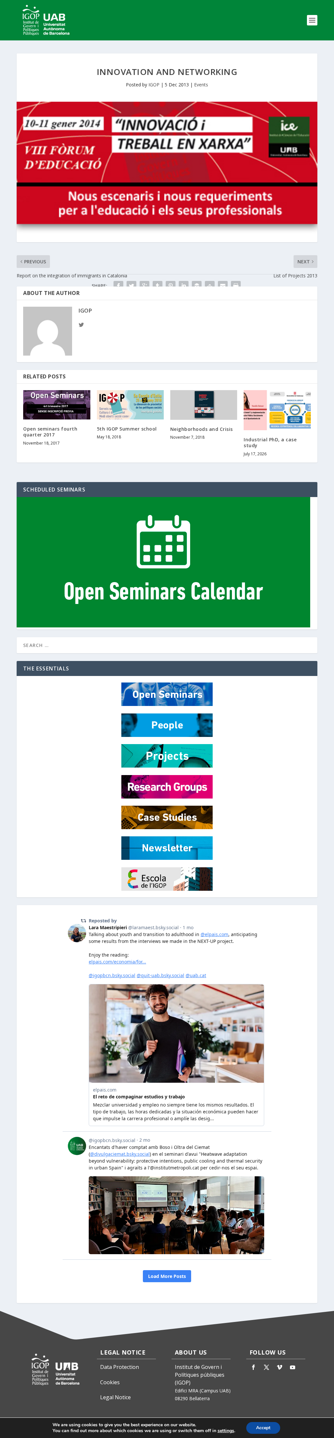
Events (201, 84)
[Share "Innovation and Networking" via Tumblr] (157, 285)
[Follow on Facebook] (253, 1367)
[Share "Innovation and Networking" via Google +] (144, 285)
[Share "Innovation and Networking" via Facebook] (118, 285)
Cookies (110, 1382)
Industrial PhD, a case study (270, 442)
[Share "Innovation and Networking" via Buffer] (196, 285)
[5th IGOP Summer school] (130, 404)
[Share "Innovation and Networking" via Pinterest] (170, 285)
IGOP (153, 84)
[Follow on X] (266, 1367)
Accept (263, 1428)
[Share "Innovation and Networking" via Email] (222, 285)
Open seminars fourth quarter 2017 (50, 432)
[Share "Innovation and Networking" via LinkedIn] (183, 285)
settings (226, 1431)
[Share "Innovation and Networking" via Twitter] (131, 285)
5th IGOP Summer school (127, 429)
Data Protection (119, 1367)
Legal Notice (115, 1397)
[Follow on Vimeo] (279, 1367)
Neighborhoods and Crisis (201, 429)
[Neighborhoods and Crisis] (203, 405)
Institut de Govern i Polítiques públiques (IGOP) (199, 1374)
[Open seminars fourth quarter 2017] (56, 404)
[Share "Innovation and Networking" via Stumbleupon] (209, 285)
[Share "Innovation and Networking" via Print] (235, 285)
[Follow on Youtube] (292, 1367)
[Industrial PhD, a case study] (277, 410)
